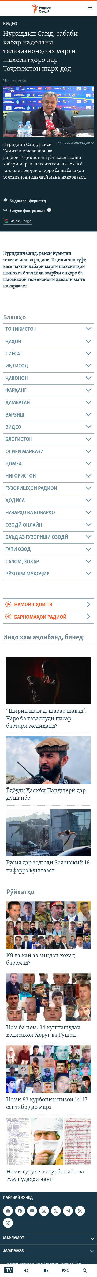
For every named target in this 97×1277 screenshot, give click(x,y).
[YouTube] (46, 1270)
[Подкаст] (8, 1223)
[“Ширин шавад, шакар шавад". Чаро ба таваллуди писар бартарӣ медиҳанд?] (48, 680)
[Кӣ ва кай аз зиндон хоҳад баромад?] (48, 925)
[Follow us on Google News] (8, 1211)
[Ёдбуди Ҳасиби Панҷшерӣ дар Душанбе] (48, 760)
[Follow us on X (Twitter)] (56, 1211)
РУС (65, 1270)
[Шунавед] (26, 1270)
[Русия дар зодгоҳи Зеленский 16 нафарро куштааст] (48, 832)
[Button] (24, 202)
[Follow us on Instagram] (44, 1211)
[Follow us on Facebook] (20, 1211)
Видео (10, 24)
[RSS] (80, 1211)
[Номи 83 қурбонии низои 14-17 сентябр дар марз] (48, 1069)
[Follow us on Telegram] (68, 1211)
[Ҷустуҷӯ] (85, 1270)
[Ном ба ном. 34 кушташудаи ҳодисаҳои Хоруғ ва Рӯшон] (48, 997)
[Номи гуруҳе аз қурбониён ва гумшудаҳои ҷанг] (48, 1141)
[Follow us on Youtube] (32, 1211)
